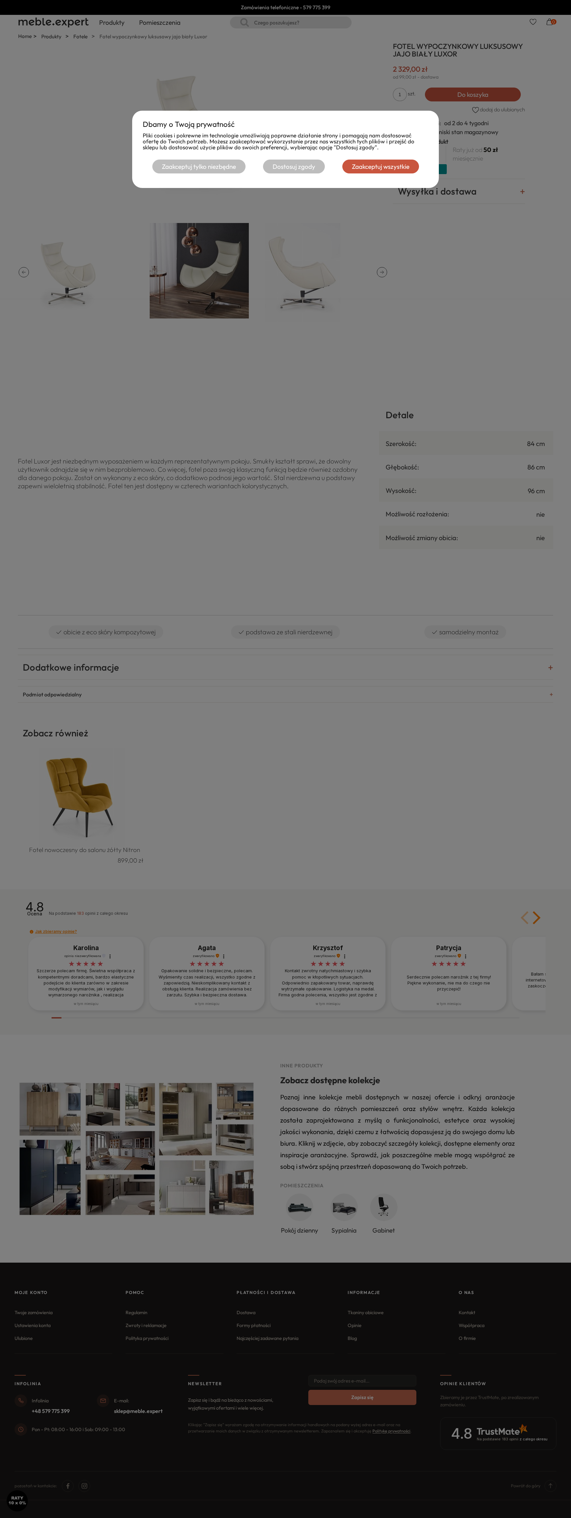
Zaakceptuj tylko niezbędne (199, 166)
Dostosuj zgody (294, 166)
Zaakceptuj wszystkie (380, 166)
